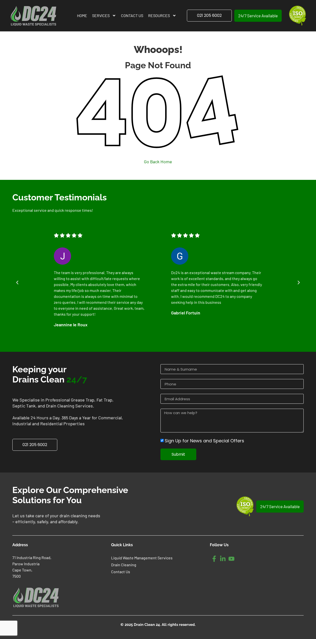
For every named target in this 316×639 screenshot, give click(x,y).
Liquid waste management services (142, 557)
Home (82, 15)
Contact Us (132, 15)
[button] (17, 282)
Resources (159, 15)
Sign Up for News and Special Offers (204, 441)
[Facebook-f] (214, 558)
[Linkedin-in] (222, 558)
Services (101, 15)
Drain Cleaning (123, 564)
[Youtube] (231, 558)
